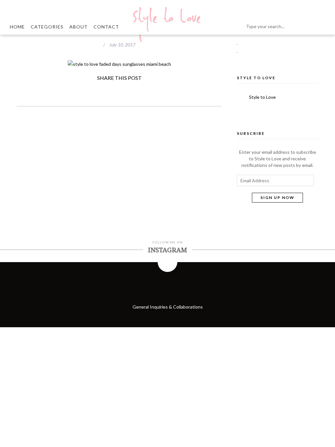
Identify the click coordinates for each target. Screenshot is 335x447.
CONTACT (106, 26)
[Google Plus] (119, 89)
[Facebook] (82, 89)
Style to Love (256, 77)
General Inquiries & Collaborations (167, 307)
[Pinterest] (138, 89)
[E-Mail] (157, 89)
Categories (47, 26)
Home (17, 26)
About (78, 26)
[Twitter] (101, 89)
